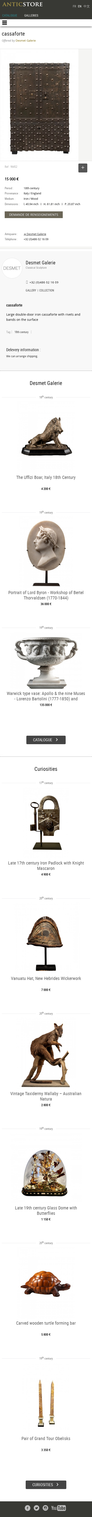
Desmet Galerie (40, 262)
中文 (87, 6)
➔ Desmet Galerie (35, 234)
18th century (21, 332)
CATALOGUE (9, 15)
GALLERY (31, 290)
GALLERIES (31, 15)
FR (74, 6)
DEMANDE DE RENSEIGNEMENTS (33, 214)
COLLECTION (46, 290)
